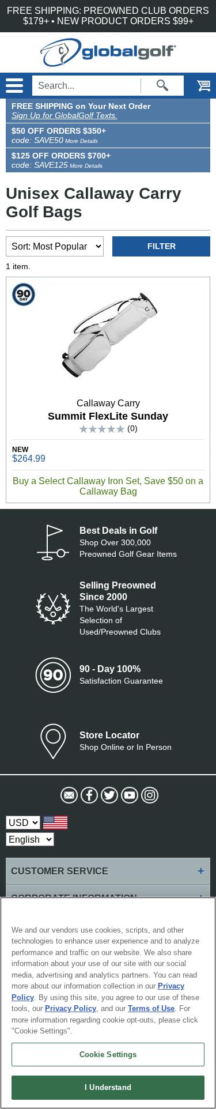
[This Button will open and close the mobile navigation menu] (13, 86)
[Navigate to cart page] (195, 86)
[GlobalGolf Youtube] (128, 795)
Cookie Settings (108, 1054)
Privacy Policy (70, 1008)
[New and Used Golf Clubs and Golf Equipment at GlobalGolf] (108, 61)
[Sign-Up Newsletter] (68, 795)
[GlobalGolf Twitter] (108, 795)
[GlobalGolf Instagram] (148, 795)
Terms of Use (151, 1008)
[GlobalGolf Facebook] (88, 795)
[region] (108, 1003)
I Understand (108, 1087)
